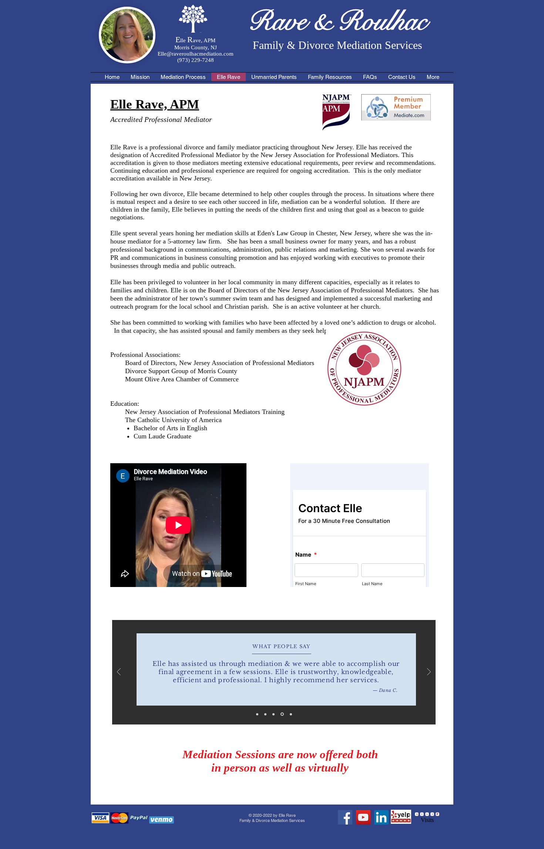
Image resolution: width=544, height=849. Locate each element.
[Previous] (119, 672)
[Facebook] (345, 817)
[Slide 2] (265, 714)
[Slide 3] (273, 714)
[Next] (429, 672)
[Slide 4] (282, 714)
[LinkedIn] (381, 817)
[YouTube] (363, 817)
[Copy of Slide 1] (291, 714)
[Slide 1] (257, 714)
